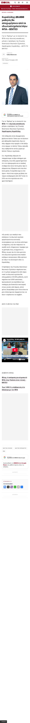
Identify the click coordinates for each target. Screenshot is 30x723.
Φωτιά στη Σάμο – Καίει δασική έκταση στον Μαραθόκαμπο (15, 8)
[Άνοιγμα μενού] (27, 2)
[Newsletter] (18, 2)
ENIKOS (5, 2)
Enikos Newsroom (12, 54)
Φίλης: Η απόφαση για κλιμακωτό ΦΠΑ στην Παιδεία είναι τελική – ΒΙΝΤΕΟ (14, 380)
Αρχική (4, 12)
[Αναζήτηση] (15, 2)
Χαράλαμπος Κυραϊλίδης (11, 131)
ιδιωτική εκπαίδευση (17, 124)
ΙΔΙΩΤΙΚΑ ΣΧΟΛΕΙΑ (7, 448)
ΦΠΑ (3, 124)
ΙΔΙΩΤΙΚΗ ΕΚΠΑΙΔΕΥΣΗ (20, 448)
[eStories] (22, 2)
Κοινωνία (10, 12)
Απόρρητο (4, 721)
